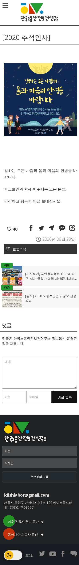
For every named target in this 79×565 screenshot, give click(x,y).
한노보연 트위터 (42, 553)
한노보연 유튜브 (52, 553)
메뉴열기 (5, 5)
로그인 (29, 555)
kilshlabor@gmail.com (26, 495)
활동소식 (19, 249)
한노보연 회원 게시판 (73, 553)
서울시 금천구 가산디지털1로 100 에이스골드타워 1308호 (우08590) (38, 504)
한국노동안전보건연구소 (39, 12)
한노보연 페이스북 (63, 553)
